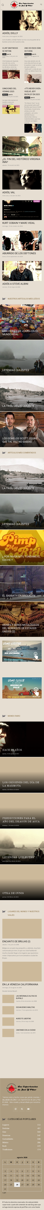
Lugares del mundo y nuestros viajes (23, 913)
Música (5, 94)
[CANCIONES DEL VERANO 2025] (11, 109)
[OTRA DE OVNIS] (22, 882)
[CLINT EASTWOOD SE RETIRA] (11, 74)
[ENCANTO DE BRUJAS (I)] (22, 929)
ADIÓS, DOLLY (10, 33)
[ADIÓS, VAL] (22, 180)
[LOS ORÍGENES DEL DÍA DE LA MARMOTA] (22, 775)
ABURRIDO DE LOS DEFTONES (19, 253)
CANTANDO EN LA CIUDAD (26, 1030)
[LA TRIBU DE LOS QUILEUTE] (22, 393)
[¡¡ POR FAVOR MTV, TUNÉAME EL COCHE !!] (22, 547)
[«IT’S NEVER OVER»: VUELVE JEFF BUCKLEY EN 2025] (33, 128)
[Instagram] (15, 1109)
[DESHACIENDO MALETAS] (8, 1010)
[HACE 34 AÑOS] (22, 739)
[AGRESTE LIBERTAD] (8, 1021)
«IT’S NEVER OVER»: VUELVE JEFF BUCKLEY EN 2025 (32, 91)
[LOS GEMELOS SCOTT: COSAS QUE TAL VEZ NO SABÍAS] (22, 429)
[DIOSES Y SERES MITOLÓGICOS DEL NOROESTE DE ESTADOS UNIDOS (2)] (22, 619)
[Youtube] (28, 1109)
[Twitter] (22, 1109)
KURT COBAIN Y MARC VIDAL (18, 223)
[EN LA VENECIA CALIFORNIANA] (22, 971)
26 (17, 1184)
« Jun (4, 1193)
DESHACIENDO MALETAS (25, 1007)
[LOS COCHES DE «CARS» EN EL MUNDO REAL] (22, 322)
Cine (4, 54)
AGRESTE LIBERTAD (23, 1019)
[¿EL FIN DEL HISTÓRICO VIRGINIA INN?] (22, 146)
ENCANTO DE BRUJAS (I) (16, 941)
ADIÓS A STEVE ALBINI (15, 283)
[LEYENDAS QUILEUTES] (22, 357)
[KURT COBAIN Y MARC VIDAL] (22, 210)
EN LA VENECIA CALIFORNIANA (20, 984)
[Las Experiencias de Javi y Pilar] (22, 5)
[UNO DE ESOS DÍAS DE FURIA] (33, 78)
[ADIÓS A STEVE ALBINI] (22, 271)
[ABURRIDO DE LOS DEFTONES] (22, 241)
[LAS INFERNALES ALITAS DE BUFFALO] (8, 999)
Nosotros (28, 54)
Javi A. (9, 54)
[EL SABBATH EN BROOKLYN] (22, 583)
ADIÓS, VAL (8, 192)
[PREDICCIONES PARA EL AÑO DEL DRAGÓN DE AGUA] (22, 810)
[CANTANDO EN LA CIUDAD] (8, 1033)
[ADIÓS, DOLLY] (22, 20)
